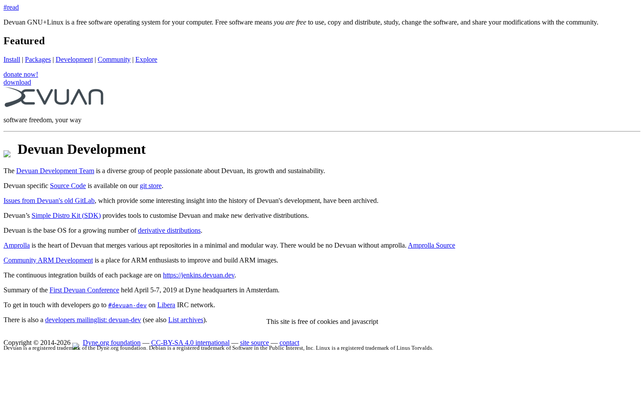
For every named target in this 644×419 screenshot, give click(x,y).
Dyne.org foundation (112, 342)
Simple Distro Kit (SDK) (66, 215)
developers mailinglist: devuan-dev (93, 319)
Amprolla (17, 245)
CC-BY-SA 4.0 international (190, 342)
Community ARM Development (48, 260)
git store (151, 185)
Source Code (68, 185)
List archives (185, 319)
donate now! (21, 74)
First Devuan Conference (84, 290)
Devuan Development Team (55, 170)
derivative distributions (169, 230)
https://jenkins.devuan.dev (198, 275)
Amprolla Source (431, 245)
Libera (166, 305)
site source (254, 342)
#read (11, 7)
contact (289, 342)
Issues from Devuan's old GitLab (49, 200)
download (17, 82)
